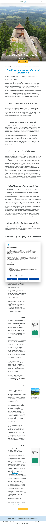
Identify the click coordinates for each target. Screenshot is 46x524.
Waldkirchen (30, 109)
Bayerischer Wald (19, 66)
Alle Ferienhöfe (23, 509)
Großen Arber (16, 494)
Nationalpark (25, 86)
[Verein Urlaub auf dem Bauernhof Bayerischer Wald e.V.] (23, 1)
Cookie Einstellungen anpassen (31, 518)
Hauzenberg (37, 109)
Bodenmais (22, 108)
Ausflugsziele (25, 66)
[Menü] (44, 1)
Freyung (26, 109)
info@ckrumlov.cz (21, 378)
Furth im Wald (30, 78)
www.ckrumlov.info (12, 379)
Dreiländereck (15, 472)
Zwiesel (36, 108)
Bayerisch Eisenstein (16, 78)
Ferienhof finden (23, 61)
